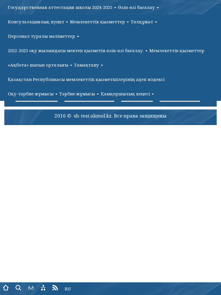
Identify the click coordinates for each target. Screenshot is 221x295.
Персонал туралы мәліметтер (42, 36)
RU (68, 289)
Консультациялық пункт (36, 21)
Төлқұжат (142, 21)
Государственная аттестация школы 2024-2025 (60, 7)
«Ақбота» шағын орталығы (38, 65)
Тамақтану (87, 65)
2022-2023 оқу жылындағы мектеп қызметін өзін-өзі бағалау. (76, 50)
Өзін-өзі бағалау (137, 7)
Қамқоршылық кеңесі (126, 94)
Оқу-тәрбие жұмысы (31, 94)
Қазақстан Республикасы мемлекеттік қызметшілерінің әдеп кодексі (86, 79)
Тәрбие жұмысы (77, 94)
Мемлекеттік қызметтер (98, 21)
